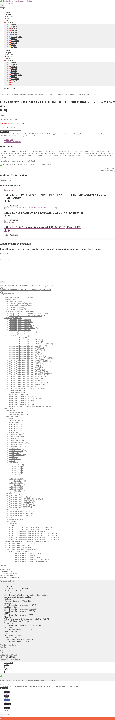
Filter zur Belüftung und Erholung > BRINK (25, 342)
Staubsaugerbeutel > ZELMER (20, 503)
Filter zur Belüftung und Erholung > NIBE (24, 366)
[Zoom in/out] (1, 714)
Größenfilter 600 (15, 483)
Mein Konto (8, 16)
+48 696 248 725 (9, 575)
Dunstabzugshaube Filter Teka (20, 330)
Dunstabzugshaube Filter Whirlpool (21, 332)
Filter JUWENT (14, 439)
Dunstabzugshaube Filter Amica (20, 322)
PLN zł (7, 693)
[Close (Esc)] (8, 714)
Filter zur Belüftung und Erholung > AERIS (24, 340)
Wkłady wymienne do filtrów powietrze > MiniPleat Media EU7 (27, 541)
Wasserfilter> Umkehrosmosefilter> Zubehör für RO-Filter (29, 529)
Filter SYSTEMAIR (16, 451)
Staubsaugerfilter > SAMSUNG (20, 513)
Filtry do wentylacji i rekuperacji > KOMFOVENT (22, 398)
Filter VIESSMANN (16, 455)
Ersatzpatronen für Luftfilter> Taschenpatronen (25, 316)
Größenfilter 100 (15, 467)
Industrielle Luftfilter (16, 308)
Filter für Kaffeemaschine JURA (24, 555)
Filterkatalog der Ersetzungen (19, 304)
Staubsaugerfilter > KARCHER (20, 511)
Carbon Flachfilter (15, 412)
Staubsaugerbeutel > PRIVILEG (20, 501)
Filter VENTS (14, 453)
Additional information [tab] (12, 142)
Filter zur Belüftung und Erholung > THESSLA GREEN (29, 374)
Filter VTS (13, 457)
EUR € (7, 701)
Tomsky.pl (52, 680)
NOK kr (7, 709)
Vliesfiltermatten (15, 519)
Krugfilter (12, 523)
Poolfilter (12, 525)
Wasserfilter (8, 521)
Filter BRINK (14, 435)
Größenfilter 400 (15, 473)
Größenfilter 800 (15, 489)
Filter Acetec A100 (15, 424)
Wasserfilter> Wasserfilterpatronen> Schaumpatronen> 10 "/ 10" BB (33, 533)
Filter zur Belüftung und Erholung (17, 94)
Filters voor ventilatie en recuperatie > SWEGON (26, 388)
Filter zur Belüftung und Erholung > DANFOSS (26, 346)
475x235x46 (17, 477)
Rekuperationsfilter (37, 94)
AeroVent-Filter (14, 420)
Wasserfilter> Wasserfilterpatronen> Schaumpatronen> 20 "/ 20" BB (33, 535)
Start (1, 94)
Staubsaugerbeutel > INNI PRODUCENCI (24, 499)
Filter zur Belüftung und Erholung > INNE (24, 354)
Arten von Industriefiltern (13, 302)
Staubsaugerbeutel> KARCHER (20, 505)
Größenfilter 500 (15, 479)
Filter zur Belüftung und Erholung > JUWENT (25, 356)
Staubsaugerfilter (10, 509)
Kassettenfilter (14, 463)
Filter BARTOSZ (15, 433)
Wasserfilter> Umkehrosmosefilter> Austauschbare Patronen (30, 527)
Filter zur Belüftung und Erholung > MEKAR (25, 364)
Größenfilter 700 (15, 487)
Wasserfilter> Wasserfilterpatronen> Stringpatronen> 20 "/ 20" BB (32, 539)
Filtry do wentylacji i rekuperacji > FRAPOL (20, 396)
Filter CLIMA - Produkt (17, 437)
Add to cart (4, 132)
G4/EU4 (12, 461)
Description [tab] (8, 140)
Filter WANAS (14, 459)
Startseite (7, 12)
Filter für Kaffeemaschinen (18, 551)
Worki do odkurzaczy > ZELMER (16, 547)
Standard (7, 493)
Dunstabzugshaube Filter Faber (20, 324)
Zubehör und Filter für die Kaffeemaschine (19, 549)
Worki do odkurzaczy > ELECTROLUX (19, 543)
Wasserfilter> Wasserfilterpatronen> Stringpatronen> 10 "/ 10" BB (32, 537)
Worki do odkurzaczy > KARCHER (17, 545)
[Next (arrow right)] (3, 716)
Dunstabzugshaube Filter (13, 318)
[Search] (2, 5)
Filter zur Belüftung (47, 134)
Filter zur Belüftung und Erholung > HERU (24, 352)
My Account (8, 663)
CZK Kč (7, 705)
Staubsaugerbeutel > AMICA (19, 497)
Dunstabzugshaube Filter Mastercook (22, 328)
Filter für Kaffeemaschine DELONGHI (27, 553)
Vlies (6, 517)
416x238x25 (17, 475)
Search (6, 665)
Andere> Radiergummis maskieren (16, 297)
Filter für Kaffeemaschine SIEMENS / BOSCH (30, 561)
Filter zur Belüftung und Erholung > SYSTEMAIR (27, 372)
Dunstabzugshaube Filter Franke (20, 326)
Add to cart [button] (14, 206)
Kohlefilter (8, 410)
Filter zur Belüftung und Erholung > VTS (24, 386)
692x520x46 (17, 485)
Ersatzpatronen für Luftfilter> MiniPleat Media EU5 (27, 314)
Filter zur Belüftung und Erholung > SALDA (25, 368)
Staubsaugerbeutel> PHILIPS (19, 507)
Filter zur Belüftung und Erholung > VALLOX (25, 376)
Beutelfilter (13, 422)
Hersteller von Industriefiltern (19, 306)
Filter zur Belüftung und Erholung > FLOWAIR (26, 350)
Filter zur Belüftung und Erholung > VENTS (25, 380)
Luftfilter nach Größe (12, 465)
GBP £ (6, 697)
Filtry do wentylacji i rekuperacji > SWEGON (20, 400)
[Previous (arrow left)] (1, 716)
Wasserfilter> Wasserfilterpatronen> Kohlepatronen (27, 531)
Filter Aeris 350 (14, 430)
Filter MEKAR (14, 445)
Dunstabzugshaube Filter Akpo (20, 320)
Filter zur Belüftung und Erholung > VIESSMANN (27, 382)
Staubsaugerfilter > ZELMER (19, 515)
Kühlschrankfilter (10, 416)
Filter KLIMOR (14, 441)
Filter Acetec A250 (15, 428)
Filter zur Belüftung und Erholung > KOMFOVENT (28, 362)
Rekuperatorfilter (40, 136)
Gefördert (7, 408)
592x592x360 (18, 481)
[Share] (5, 714)
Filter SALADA (15, 449)
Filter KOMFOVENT (31, 134)
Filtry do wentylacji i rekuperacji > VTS (18, 404)
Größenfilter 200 (15, 469)
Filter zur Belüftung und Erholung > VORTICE (26, 384)
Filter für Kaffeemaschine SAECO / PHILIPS (29, 559)
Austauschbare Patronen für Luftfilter (17, 312)
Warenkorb (8, 18)
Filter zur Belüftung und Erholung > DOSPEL (25, 348)
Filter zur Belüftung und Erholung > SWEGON (26, 370)
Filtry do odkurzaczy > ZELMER (16, 394)
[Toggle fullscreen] (3, 714)
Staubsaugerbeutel (10, 495)
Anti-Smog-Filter (10, 299)
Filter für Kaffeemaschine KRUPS (25, 557)
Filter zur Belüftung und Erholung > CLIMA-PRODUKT (29, 344)
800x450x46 (17, 491)
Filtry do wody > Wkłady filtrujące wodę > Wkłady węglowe (26, 406)
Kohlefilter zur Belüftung (18, 414)
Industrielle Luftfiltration (17, 310)
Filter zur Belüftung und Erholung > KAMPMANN (27, 360)
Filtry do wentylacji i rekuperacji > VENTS (19, 402)
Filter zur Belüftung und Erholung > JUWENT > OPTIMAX (31, 358)
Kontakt (7, 20)
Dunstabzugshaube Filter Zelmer (20, 334)
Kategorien (8, 14)
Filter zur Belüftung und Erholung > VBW (24, 378)
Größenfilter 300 (15, 471)
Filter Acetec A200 (15, 426)
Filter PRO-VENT (15, 447)
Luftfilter (15, 136)
